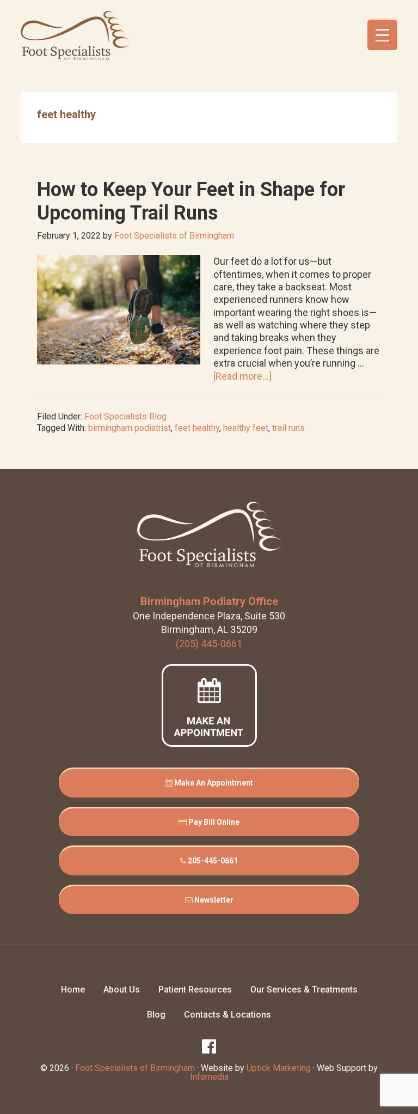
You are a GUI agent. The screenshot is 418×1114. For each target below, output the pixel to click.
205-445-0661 (212, 860)
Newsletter (213, 900)
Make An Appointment (213, 782)
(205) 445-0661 (209, 643)
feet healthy (197, 428)
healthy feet (245, 428)
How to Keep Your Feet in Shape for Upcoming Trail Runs (191, 201)
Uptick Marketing (279, 1068)
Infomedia (209, 1077)
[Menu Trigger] (382, 35)
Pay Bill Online (213, 822)
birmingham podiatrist (129, 428)
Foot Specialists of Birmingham (75, 35)
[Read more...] (242, 376)
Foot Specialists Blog (125, 416)
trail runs (288, 428)
